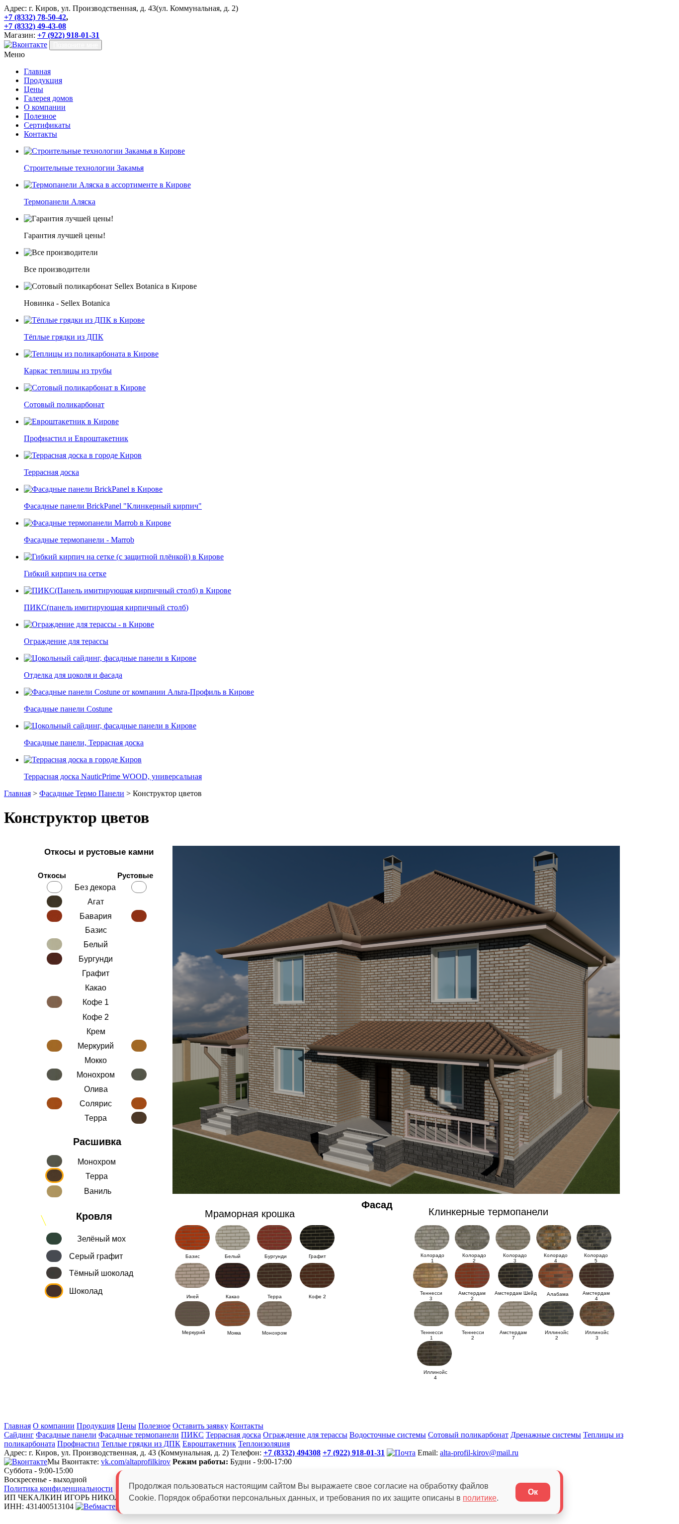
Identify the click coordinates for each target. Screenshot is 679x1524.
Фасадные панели (66, 1435)
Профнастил (78, 1443)
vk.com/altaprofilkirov (135, 1461)
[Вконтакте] (25, 44)
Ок (533, 1492)
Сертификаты (47, 125)
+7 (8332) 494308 (292, 1452)
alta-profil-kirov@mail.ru (479, 1452)
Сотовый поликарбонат (468, 1435)
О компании (45, 107)
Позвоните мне (75, 45)
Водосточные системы (387, 1435)
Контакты (40, 134)
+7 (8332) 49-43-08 (35, 26)
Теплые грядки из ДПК (140, 1443)
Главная (37, 71)
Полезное (40, 116)
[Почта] (401, 1452)
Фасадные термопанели (138, 1435)
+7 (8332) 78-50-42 (35, 17)
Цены (33, 89)
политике (480, 1498)
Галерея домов (48, 98)
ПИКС (192, 1435)
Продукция (43, 80)
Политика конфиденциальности (58, 1488)
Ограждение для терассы (305, 1435)
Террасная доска (233, 1435)
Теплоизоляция (264, 1443)
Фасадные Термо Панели (81, 793)
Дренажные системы (545, 1435)
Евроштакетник (209, 1443)
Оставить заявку (200, 1426)
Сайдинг (19, 1435)
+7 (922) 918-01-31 (68, 35)
